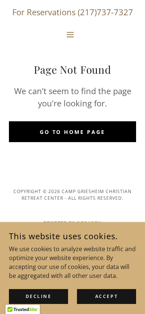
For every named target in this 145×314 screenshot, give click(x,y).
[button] (72, 34)
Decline (39, 296)
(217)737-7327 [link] (105, 11)
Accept (106, 296)
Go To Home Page (73, 131)
